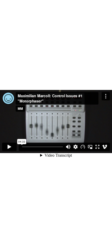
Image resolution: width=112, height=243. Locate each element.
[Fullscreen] (97, 147)
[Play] (9, 147)
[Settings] (75, 147)
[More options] (106, 96)
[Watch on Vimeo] (105, 147)
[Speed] (83, 147)
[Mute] (68, 147)
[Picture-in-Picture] (90, 147)
